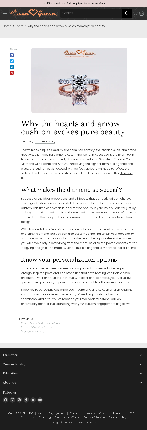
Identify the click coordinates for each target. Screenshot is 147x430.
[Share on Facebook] (12, 55)
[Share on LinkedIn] (12, 67)
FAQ (132, 413)
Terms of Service (94, 417)
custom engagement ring (103, 304)
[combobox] (91, 13)
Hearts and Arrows (54, 164)
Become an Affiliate (67, 417)
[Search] (127, 13)
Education (119, 413)
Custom (104, 413)
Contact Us (28, 417)
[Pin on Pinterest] (12, 73)
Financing (45, 417)
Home (7, 25)
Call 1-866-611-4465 (20, 413)
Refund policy (117, 417)
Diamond (75, 413)
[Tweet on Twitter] (12, 61)
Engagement (57, 413)
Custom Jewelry (45, 141)
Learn (19, 25)
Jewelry (90, 413)
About (41, 413)
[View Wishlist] (135, 13)
